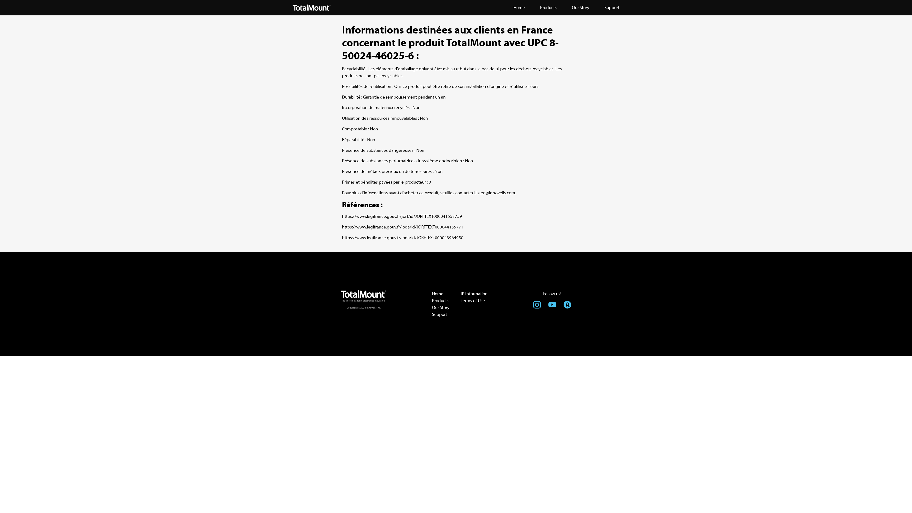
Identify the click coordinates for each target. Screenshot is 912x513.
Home (437, 293)
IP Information (474, 293)
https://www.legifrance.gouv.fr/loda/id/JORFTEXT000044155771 (402, 227)
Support (439, 314)
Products (440, 300)
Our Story (440, 307)
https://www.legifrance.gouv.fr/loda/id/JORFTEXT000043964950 (402, 237)
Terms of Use (473, 300)
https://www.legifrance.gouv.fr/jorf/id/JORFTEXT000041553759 (402, 216)
